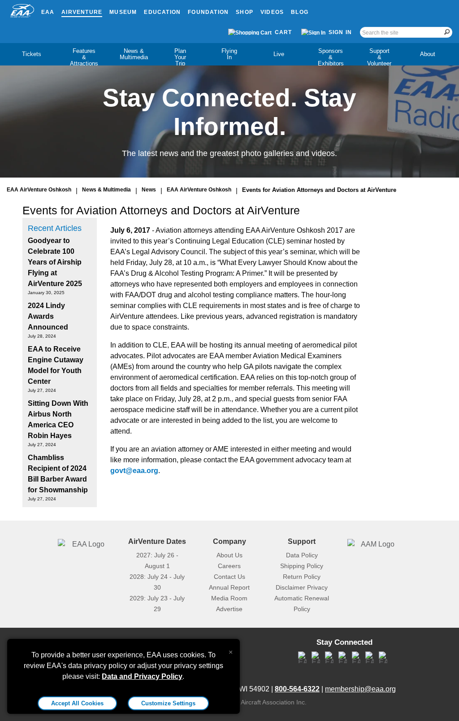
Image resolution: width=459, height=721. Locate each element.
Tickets (31, 54)
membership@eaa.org (360, 689)
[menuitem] (31, 54)
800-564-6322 (297, 689)
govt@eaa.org (134, 470)
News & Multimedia (134, 54)
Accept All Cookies (77, 703)
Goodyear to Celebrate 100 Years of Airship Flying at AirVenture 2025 (55, 262)
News (149, 190)
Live (278, 54)
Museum (123, 12)
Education (162, 12)
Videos (272, 12)
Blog (299, 12)
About (427, 54)
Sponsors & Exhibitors (331, 57)
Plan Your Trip (180, 57)
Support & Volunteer (379, 57)
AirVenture (81, 12)
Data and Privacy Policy (142, 676)
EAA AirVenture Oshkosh (39, 190)
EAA (48, 12)
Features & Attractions (84, 57)
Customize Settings (168, 703)
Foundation (208, 12)
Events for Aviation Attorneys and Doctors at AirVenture (319, 190)
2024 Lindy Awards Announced (48, 316)
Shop (244, 12)
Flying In (229, 54)
